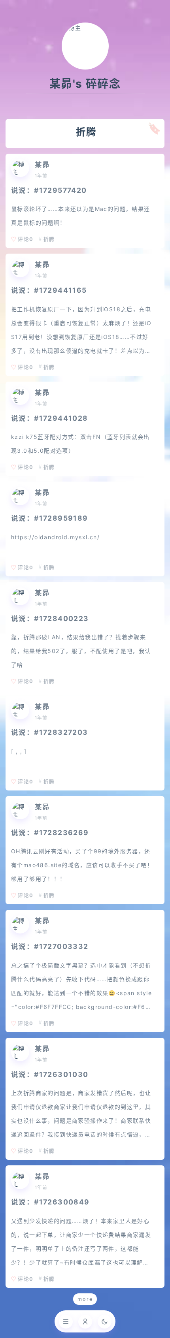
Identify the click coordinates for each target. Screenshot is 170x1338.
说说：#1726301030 (50, 1074)
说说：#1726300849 (50, 1202)
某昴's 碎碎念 (85, 83)
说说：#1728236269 (50, 832)
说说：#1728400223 (50, 618)
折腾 (49, 239)
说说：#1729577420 (49, 190)
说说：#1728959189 (49, 518)
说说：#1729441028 (49, 418)
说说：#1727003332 (50, 946)
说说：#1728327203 (49, 732)
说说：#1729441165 (49, 290)
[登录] (85, 1322)
